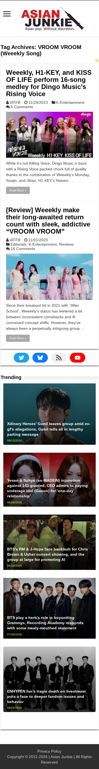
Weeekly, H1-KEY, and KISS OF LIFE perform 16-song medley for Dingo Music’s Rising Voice (49, 83)
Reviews (66, 244)
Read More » (17, 190)
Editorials (18, 244)
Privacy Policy (49, 751)
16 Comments (23, 248)
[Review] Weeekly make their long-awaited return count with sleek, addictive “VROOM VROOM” (48, 220)
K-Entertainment (70, 102)
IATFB (15, 102)
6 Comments (22, 107)
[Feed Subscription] (96, 60)
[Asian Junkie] (49, 17)
